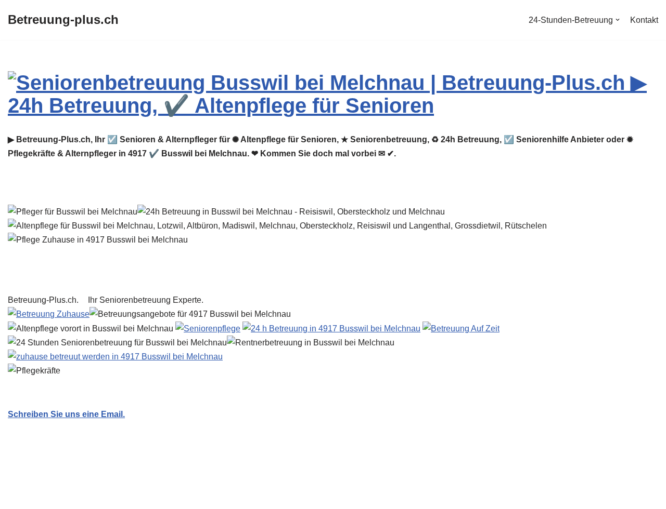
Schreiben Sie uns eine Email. (66, 414)
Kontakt (644, 20)
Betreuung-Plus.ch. (45, 300)
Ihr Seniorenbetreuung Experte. (148, 300)
